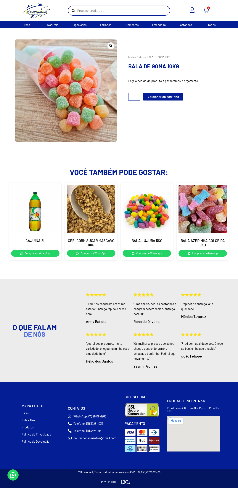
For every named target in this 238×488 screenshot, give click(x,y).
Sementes (132, 25)
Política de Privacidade (36, 434)
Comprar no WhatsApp (37, 253)
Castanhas (185, 25)
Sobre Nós (28, 420)
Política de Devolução (35, 441)
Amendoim (159, 25)
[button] (110, 45)
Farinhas (105, 25)
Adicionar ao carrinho (163, 97)
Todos (212, 25)
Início (131, 57)
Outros (141, 57)
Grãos (26, 25)
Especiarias (79, 25)
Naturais (52, 25)
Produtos (28, 427)
